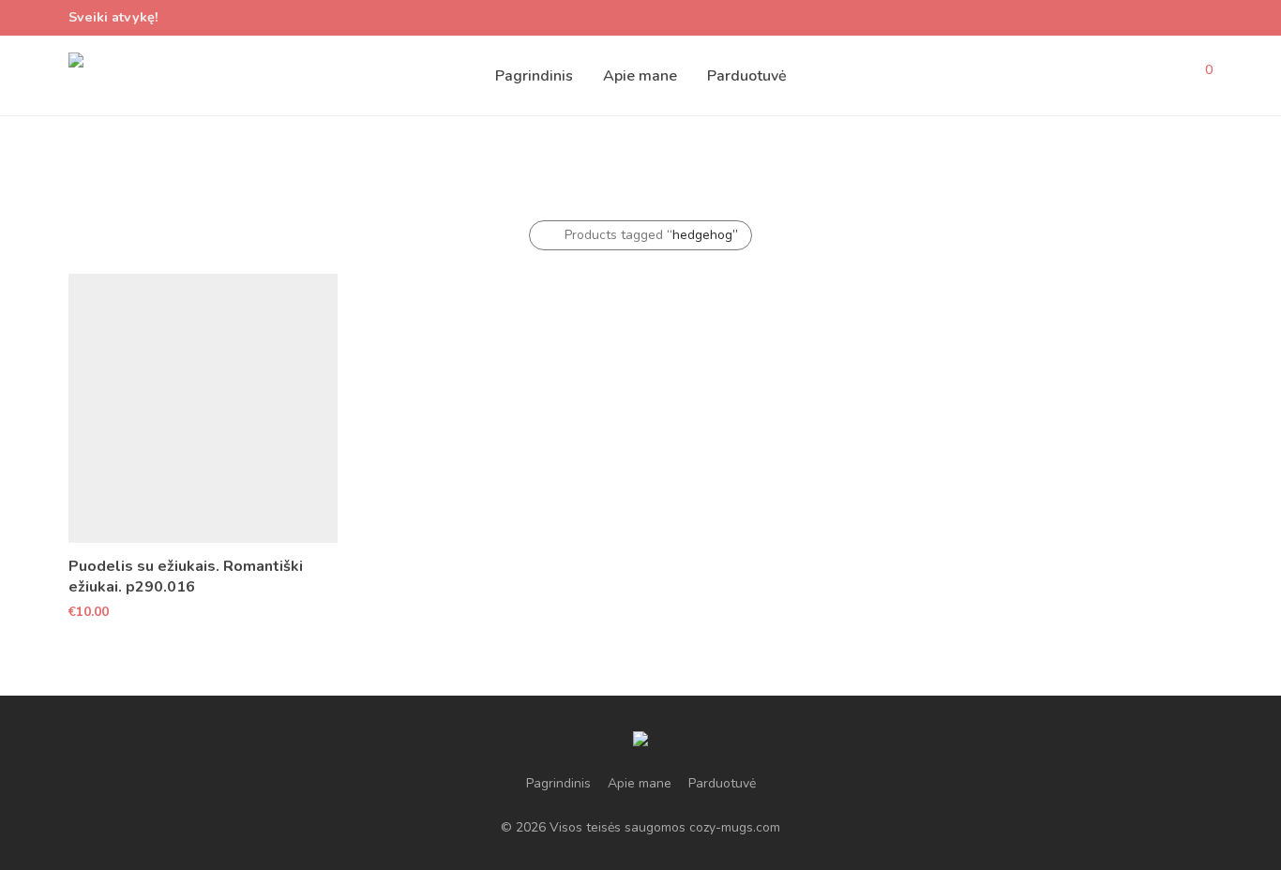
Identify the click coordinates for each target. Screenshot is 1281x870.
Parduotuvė (747, 76)
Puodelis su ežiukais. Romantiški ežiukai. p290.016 (185, 576)
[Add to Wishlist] (329, 564)
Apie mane (640, 76)
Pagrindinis (534, 76)
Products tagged (651, 235)
